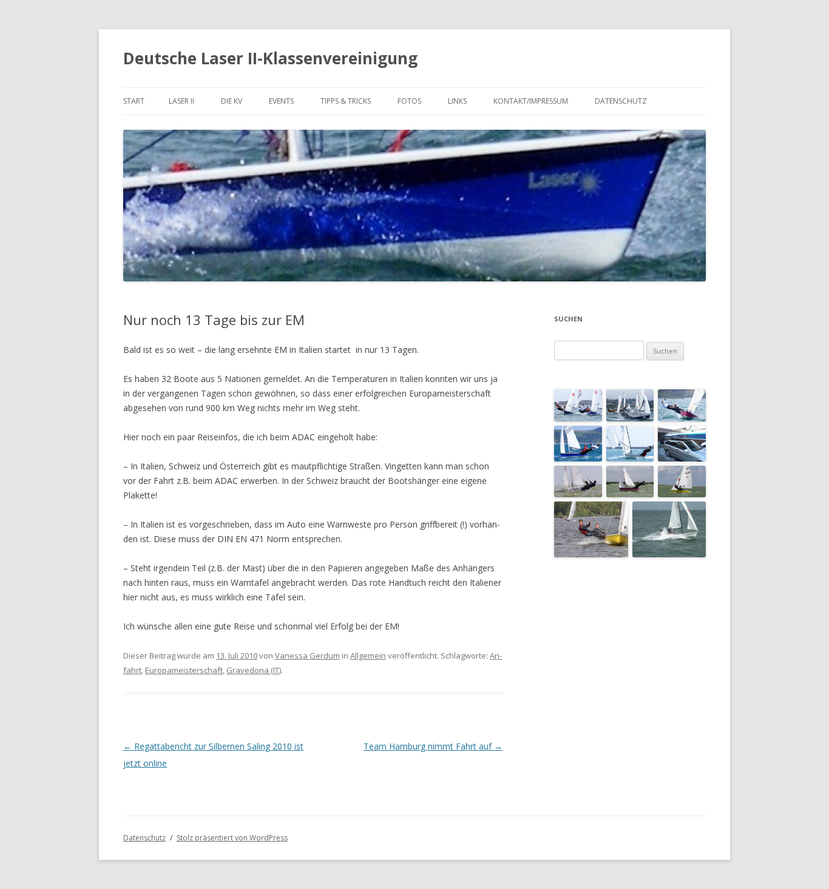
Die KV (231, 101)
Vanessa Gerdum (307, 655)
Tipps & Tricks (345, 101)
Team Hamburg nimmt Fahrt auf (433, 746)
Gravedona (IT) (253, 670)
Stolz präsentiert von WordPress (232, 838)
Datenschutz (621, 101)
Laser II (181, 101)
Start (133, 101)
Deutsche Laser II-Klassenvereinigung (270, 58)
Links (457, 101)
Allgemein (368, 655)
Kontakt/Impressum (530, 101)
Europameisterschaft (184, 670)
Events (281, 101)
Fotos (409, 101)
